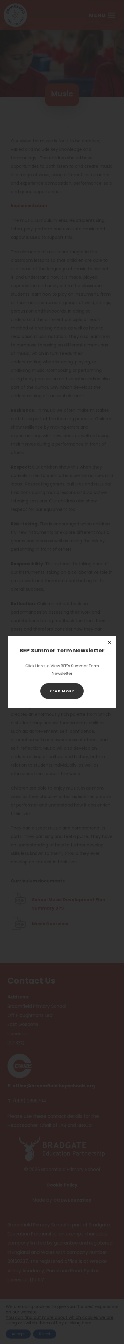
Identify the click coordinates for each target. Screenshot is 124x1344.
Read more (66, 693)
